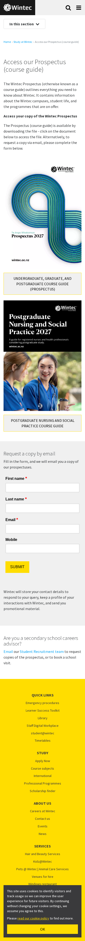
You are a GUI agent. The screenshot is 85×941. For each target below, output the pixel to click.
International (42, 776)
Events (42, 826)
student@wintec (42, 733)
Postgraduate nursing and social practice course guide (42, 423)
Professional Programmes (42, 783)
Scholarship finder (42, 791)
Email (8, 651)
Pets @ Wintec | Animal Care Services (42, 869)
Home (7, 42)
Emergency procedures (42, 703)
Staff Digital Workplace (43, 726)
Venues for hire (42, 877)
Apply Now (42, 761)
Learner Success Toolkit (43, 711)
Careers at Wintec (42, 811)
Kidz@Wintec (42, 862)
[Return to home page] (18, 7)
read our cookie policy (33, 918)
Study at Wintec (22, 42)
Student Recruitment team (42, 651)
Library (42, 718)
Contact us (42, 819)
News (43, 834)
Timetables (43, 741)
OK (42, 929)
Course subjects (42, 769)
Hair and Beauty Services (42, 854)
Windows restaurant (42, 884)
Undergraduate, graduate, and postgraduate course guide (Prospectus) (42, 283)
